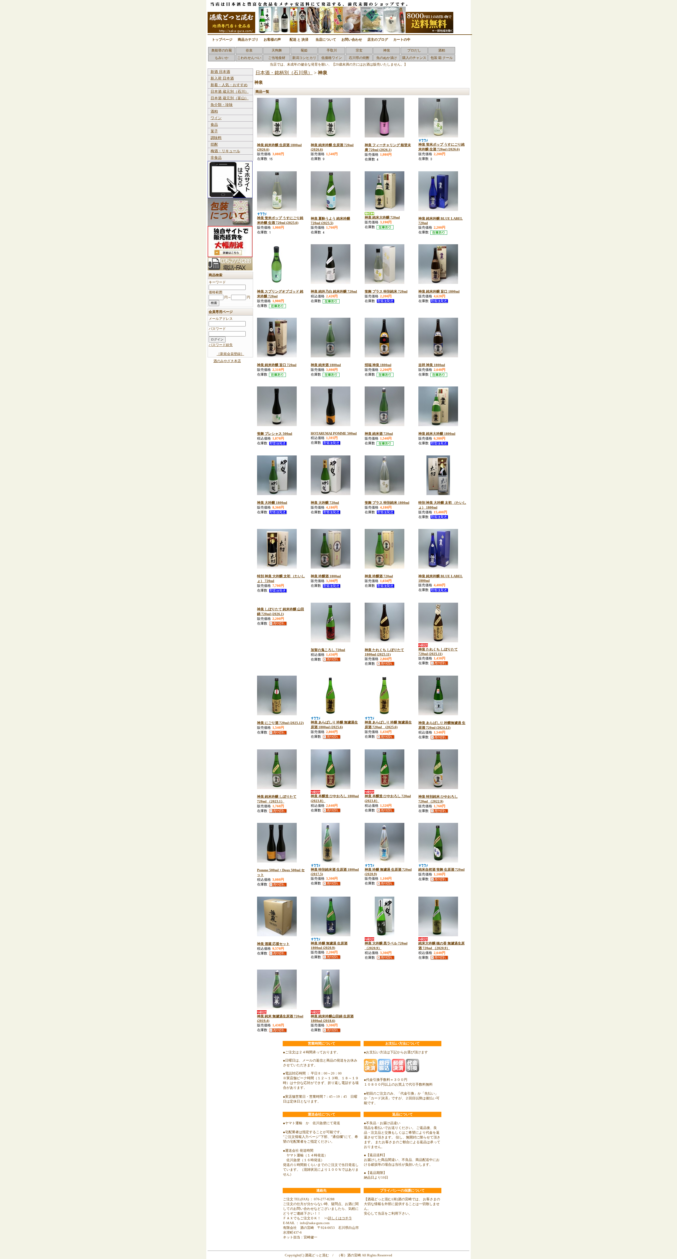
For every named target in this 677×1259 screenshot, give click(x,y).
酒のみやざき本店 (227, 361)
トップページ (222, 39)
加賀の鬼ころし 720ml (328, 650)
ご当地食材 (276, 58)
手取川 (332, 50)
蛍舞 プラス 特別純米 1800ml (387, 503)
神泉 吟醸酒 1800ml (326, 576)
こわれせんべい (249, 58)
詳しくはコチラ (340, 1218)
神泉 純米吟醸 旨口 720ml (276, 365)
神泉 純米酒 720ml (379, 434)
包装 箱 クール (442, 58)
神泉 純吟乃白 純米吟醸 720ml (334, 291)
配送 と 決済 (299, 39)
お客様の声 (272, 39)
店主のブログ (377, 39)
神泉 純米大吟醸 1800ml (436, 434)
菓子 (214, 131)
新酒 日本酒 (220, 72)
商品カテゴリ (248, 39)
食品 (214, 125)
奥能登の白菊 (221, 50)
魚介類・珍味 (222, 105)
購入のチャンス (414, 58)
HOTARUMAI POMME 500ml (334, 433)
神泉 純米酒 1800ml (326, 365)
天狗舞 (277, 50)
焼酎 (214, 144)
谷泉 (249, 50)
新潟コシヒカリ (304, 58)
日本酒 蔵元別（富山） (230, 98)
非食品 (216, 158)
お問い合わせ (351, 39)
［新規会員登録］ (230, 354)
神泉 (386, 50)
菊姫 (304, 50)
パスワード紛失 (221, 345)
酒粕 (441, 50)
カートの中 (401, 39)
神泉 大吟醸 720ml (325, 503)
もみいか (221, 58)
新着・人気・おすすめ (229, 85)
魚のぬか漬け (386, 58)
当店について (325, 39)
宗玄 (359, 50)
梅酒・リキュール (225, 151)
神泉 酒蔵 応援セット (273, 944)
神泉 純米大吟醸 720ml (382, 217)
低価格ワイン (331, 58)
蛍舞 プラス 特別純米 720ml (386, 291)
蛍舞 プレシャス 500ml (274, 434)
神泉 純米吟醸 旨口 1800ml (439, 291)
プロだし (414, 50)
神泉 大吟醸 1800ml (272, 503)
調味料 (216, 138)
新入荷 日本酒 (222, 78)
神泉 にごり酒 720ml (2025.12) (280, 723)
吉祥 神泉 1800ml (431, 365)
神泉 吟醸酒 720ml (379, 576)
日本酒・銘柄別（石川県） (284, 72)
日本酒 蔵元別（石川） (230, 92)
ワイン (216, 118)
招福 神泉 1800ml (378, 365)
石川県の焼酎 (359, 58)
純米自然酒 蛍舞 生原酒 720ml (441, 869)
